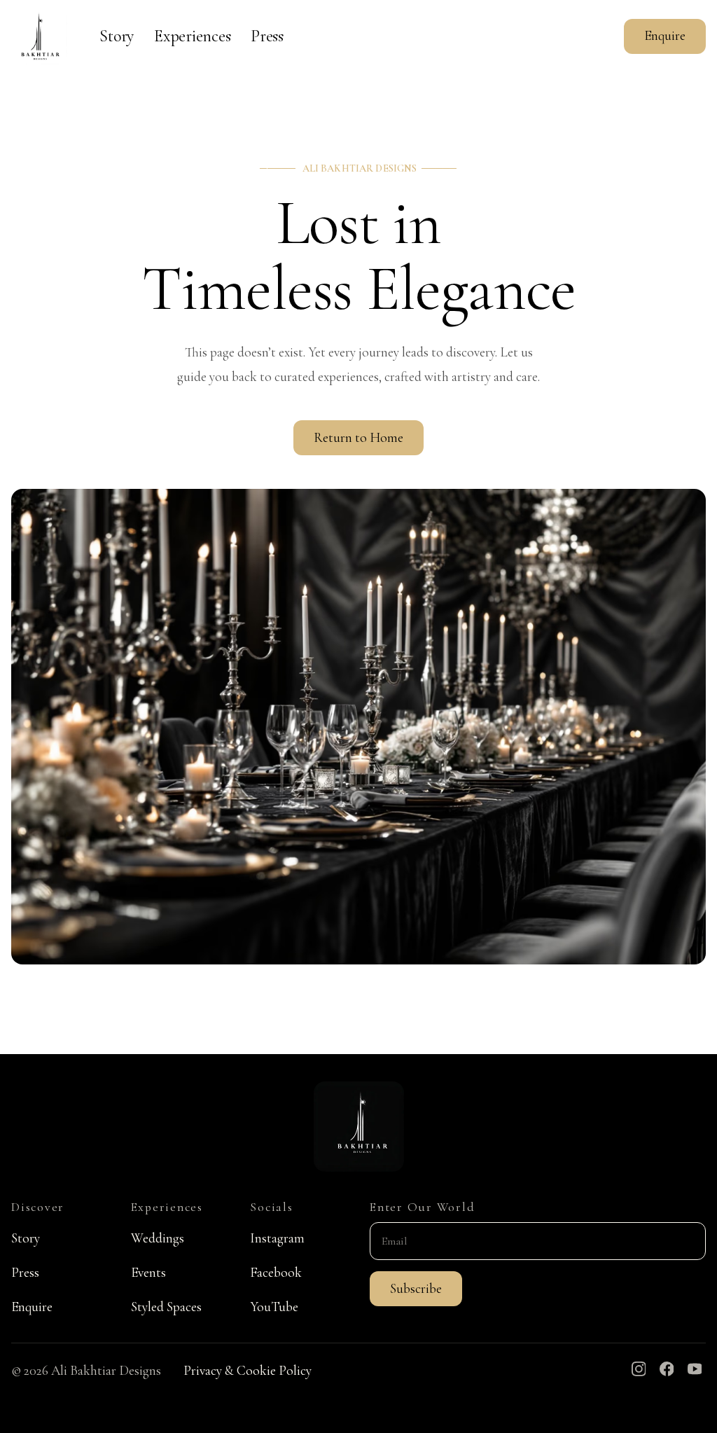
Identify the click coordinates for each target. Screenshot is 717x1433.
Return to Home (358, 437)
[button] (416, 1288)
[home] (39, 36)
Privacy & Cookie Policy (247, 1370)
